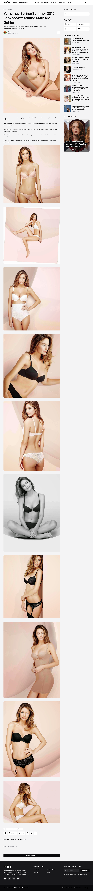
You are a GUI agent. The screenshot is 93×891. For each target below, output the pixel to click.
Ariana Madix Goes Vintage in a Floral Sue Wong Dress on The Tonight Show (80, 107)
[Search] (88, 2)
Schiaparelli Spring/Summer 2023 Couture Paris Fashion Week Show (80, 59)
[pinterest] (13, 878)
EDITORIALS (34, 2)
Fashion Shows (51, 870)
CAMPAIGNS (23, 2)
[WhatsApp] (27, 833)
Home (4, 9)
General (36, 872)
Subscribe (85, 870)
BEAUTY (53, 2)
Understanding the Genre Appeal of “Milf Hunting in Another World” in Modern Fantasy (80, 77)
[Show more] (35, 833)
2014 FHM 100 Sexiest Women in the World (78, 68)
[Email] (31, 833)
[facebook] (5, 878)
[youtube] (18, 878)
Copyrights (87, 888)
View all (26, 839)
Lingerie (10, 9)
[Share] (58, 32)
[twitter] (9, 878)
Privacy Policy (78, 888)
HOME (15, 2)
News (48, 872)
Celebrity (36, 870)
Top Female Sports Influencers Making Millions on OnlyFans (80, 40)
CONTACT (62, 2)
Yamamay (20, 828)
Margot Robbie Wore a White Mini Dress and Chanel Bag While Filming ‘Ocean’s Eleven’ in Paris (81, 98)
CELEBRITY (44, 2)
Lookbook (14, 828)
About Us (64, 888)
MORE (69, 2)
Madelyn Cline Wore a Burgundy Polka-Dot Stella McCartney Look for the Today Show (80, 88)
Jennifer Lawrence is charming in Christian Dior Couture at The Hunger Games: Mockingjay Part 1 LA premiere (80, 50)
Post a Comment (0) (31, 855)
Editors (70, 888)
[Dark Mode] (84, 2)
